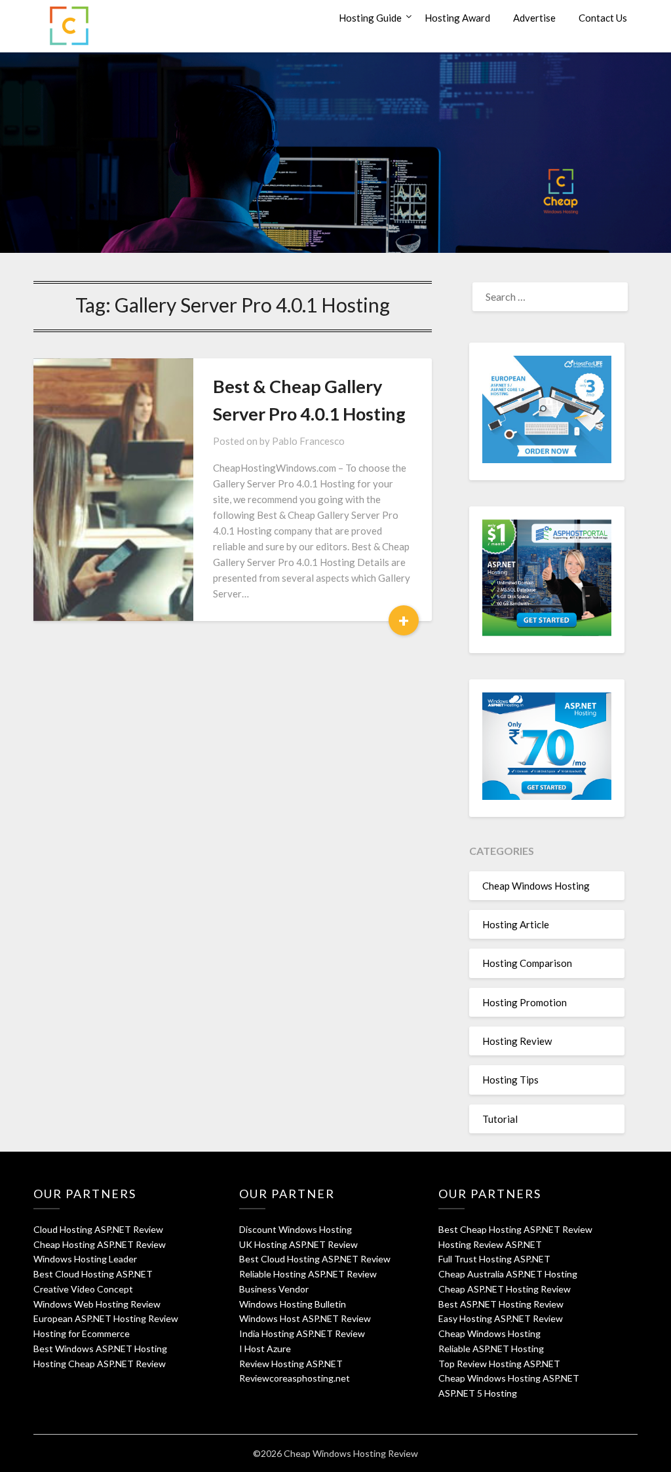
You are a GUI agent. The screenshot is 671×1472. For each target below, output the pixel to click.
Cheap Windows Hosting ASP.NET (508, 1378)
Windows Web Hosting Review (97, 1304)
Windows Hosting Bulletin (292, 1304)
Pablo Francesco (308, 441)
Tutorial (500, 1119)
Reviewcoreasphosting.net (294, 1378)
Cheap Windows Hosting (536, 886)
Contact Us (603, 18)
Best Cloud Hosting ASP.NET (93, 1273)
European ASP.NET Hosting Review (105, 1318)
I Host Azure (265, 1348)
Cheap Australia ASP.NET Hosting (507, 1273)
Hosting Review (517, 1041)
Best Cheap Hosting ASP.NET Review (515, 1229)
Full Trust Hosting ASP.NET (494, 1258)
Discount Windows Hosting (295, 1229)
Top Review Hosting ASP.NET (499, 1363)
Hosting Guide (370, 18)
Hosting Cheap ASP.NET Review (99, 1363)
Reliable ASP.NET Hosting (491, 1348)
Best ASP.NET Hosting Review (501, 1304)
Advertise (534, 18)
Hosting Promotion (524, 1002)
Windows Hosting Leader (85, 1258)
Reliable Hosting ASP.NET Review (308, 1273)
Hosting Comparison (527, 963)
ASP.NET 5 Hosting (477, 1393)
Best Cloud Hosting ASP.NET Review (315, 1258)
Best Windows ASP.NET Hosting (100, 1348)
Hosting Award (457, 18)
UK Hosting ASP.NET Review (298, 1244)
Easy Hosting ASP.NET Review (500, 1318)
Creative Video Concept (83, 1288)
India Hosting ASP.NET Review (302, 1333)
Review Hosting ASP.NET (291, 1363)
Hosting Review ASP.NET (490, 1244)
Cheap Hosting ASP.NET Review (99, 1244)
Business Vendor (274, 1288)
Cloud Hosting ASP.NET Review (98, 1229)
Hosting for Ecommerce (81, 1333)
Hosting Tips (510, 1079)
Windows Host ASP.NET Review (305, 1318)
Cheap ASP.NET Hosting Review (504, 1288)
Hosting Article (515, 924)
